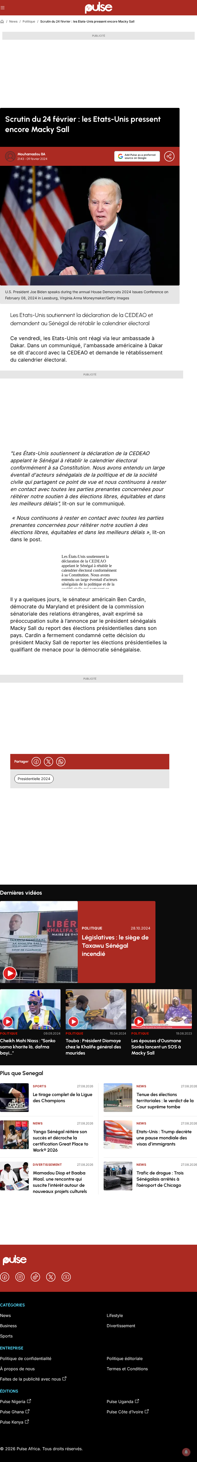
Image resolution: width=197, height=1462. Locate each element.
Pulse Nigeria (12, 1401)
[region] (98, 1024)
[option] (30, 1025)
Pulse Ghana (12, 1411)
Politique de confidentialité (25, 1358)
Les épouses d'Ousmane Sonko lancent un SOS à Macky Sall (156, 1047)
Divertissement (47, 1165)
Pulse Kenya (11, 1422)
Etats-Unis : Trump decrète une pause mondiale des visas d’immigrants (164, 1138)
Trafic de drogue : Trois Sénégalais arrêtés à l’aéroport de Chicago (160, 1179)
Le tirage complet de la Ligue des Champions (62, 1097)
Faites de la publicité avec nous (30, 1379)
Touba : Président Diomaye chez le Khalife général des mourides (93, 1047)
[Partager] (169, 156)
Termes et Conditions (127, 1368)
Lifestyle (115, 1315)
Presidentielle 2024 (34, 778)
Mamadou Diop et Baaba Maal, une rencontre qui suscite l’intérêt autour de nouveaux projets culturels (60, 1182)
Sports (39, 1086)
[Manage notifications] (186, 1452)
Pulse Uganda (120, 1401)
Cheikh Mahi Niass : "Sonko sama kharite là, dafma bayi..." (27, 1047)
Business (8, 1325)
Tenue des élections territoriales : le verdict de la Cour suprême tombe (165, 1101)
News (13, 21)
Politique (29, 21)
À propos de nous (17, 1368)
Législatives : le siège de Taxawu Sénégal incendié (115, 945)
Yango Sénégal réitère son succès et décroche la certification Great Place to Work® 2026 (60, 1141)
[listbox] (98, 1024)
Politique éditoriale (125, 1358)
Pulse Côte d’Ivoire (125, 1411)
